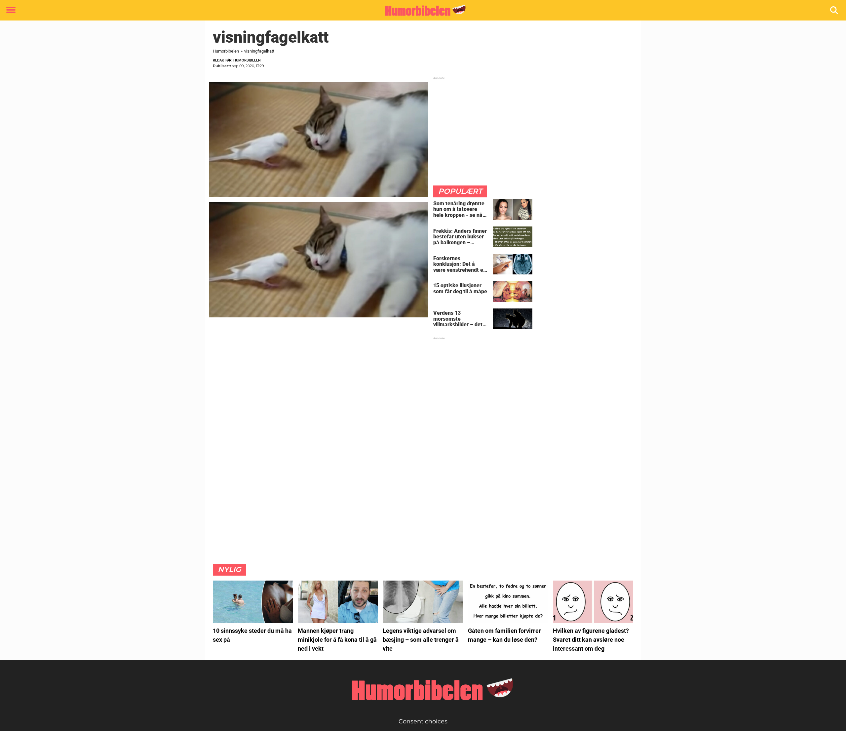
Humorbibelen (226, 51)
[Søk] (834, 10)
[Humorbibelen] (420, 10)
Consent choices (423, 721)
